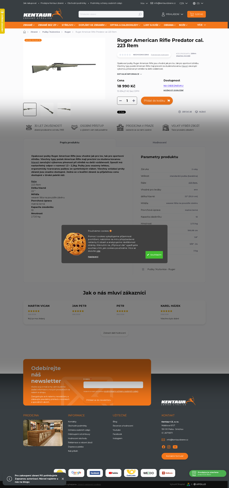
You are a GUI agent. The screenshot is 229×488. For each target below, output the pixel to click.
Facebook (117, 434)
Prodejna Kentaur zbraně (52, 3)
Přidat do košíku (154, 100)
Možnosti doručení (174, 90)
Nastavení (93, 257)
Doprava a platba (75, 447)
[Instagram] (169, 446)
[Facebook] (164, 446)
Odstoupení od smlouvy (79, 434)
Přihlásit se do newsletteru (98, 400)
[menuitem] (29, 25)
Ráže (34, 181)
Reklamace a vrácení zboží (80, 442)
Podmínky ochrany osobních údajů (106, 3)
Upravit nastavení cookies (89, 484)
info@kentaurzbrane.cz (177, 440)
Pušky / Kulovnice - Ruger (161, 269)
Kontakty (72, 421)
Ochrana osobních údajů (79, 430)
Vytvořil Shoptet (177, 484)
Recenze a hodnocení (123, 426)
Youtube (117, 430)
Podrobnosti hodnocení (160, 55)
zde (98, 251)
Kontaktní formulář (175, 456)
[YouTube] (175, 446)
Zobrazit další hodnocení (114, 333)
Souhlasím (155, 254)
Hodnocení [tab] (159, 142)
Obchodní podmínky (76, 3)
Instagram (117, 438)
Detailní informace (128, 74)
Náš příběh (73, 451)
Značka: (183, 56)
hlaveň (185, 66)
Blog (115, 421)
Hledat (140, 14)
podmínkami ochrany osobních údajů (121, 391)
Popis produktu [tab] (69, 142)
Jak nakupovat (30, 3)
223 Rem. (193, 183)
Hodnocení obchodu (77, 438)
